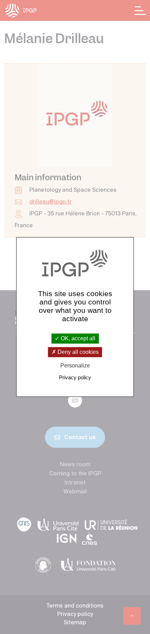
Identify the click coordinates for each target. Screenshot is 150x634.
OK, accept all (77, 338)
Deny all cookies (77, 352)
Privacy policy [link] (75, 378)
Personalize (75, 365)
